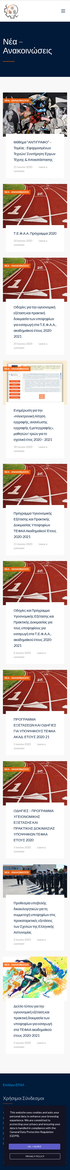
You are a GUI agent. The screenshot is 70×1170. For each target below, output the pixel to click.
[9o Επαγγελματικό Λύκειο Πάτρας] (11, 11)
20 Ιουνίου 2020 (23, 240)
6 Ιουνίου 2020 (22, 652)
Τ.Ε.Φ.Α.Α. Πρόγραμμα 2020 (35, 233)
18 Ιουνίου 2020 (23, 446)
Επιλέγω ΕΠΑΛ (13, 1085)
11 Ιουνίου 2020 (23, 544)
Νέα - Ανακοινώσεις (16, 100)
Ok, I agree (35, 1146)
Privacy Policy (35, 1156)
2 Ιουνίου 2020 (22, 939)
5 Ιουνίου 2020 (22, 744)
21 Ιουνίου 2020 (23, 167)
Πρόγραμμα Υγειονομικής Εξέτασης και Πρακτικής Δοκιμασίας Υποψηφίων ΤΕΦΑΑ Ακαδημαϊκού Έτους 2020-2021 (35, 525)
